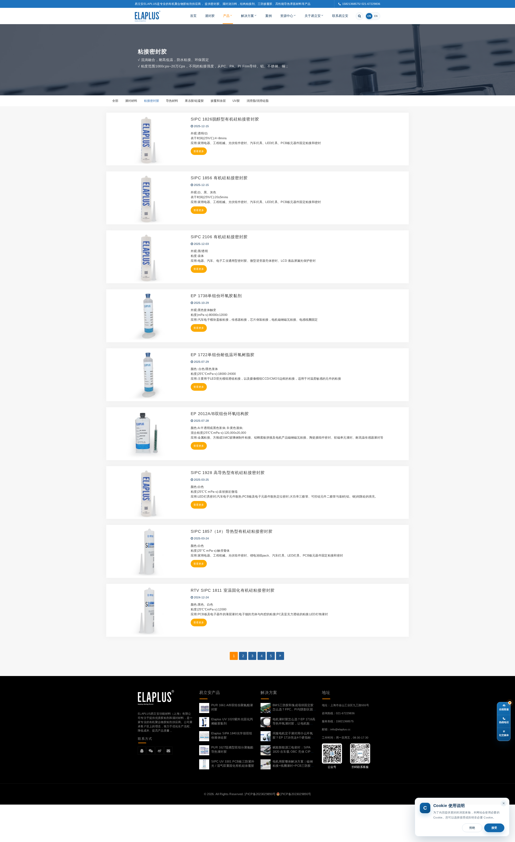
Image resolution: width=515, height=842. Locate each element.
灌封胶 (210, 16)
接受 (494, 827)
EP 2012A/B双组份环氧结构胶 (220, 413)
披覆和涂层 (218, 100)
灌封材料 (131, 100)
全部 (115, 100)
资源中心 (286, 16)
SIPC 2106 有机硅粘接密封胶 (219, 237)
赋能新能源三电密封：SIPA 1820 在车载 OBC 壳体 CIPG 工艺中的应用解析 (293, 751)
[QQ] (142, 751)
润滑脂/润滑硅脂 (258, 100)
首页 (193, 16)
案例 (268, 16)
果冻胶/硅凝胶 (194, 100)
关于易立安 (313, 16)
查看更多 (199, 151)
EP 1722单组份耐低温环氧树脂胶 (223, 354)
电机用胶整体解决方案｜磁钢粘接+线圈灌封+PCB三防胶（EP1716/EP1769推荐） (293, 766)
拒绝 (472, 827)
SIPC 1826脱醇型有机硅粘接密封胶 (225, 119)
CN (369, 16)
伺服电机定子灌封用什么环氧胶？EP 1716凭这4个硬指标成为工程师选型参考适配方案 (293, 737)
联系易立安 (340, 16)
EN (376, 16)
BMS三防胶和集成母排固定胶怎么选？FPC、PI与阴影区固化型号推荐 (293, 709)
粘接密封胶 (151, 100)
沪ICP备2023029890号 (260, 794)
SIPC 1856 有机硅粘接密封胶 (219, 178)
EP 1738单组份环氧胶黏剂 (216, 296)
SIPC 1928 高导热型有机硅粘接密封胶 (228, 472)
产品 (226, 16)
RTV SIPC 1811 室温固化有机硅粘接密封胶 (233, 590)
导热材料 (172, 100)
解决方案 (247, 16)
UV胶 (236, 100)
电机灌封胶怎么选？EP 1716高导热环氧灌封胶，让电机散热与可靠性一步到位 (294, 723)
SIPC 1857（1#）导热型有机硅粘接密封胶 (232, 531)
